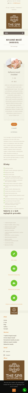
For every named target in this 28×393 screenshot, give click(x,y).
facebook (8, 351)
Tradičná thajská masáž (10, 222)
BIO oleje (14, 260)
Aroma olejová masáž (10, 228)
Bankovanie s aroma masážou (12, 235)
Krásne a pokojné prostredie (14, 304)
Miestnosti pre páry (14, 289)
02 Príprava (14, 132)
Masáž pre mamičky (9, 230)
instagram (8, 355)
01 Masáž (14, 128)
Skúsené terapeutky (14, 275)
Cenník (14, 124)
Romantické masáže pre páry (11, 240)
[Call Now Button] (25, 390)
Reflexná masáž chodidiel (10, 227)
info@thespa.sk (16, 3)
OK (14, 390)
